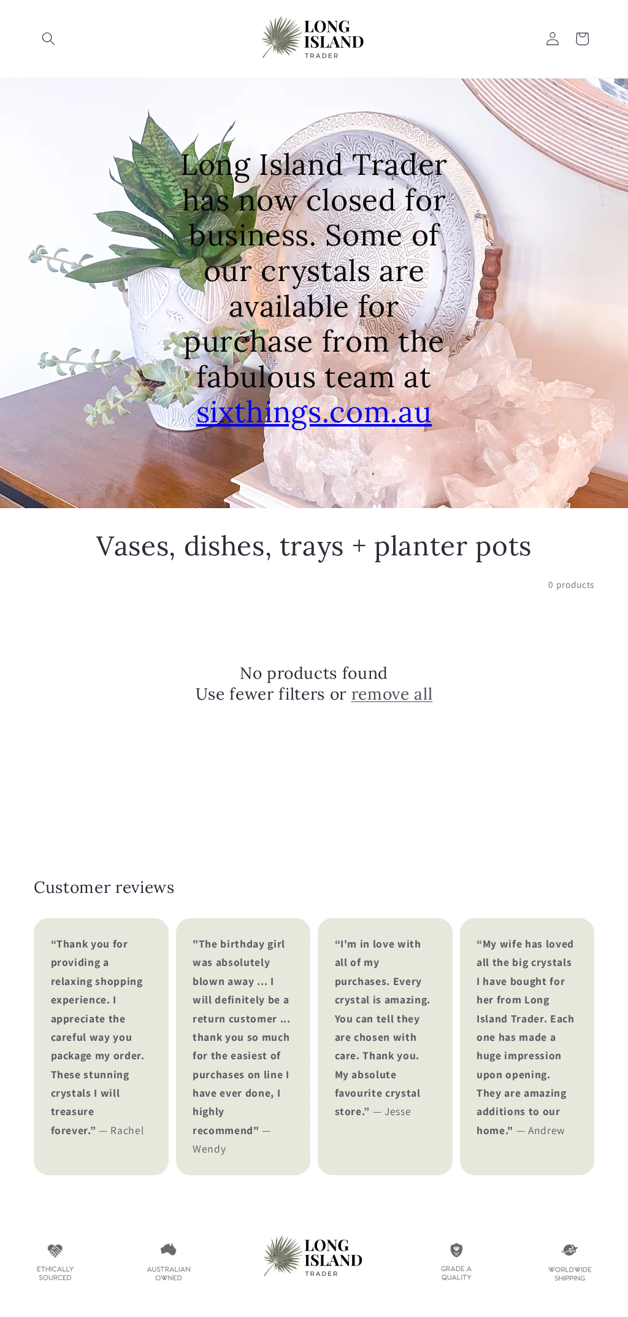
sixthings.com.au (314, 411)
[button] (48, 38)
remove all (392, 693)
